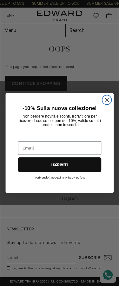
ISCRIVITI (59, 164)
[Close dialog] (106, 100)
